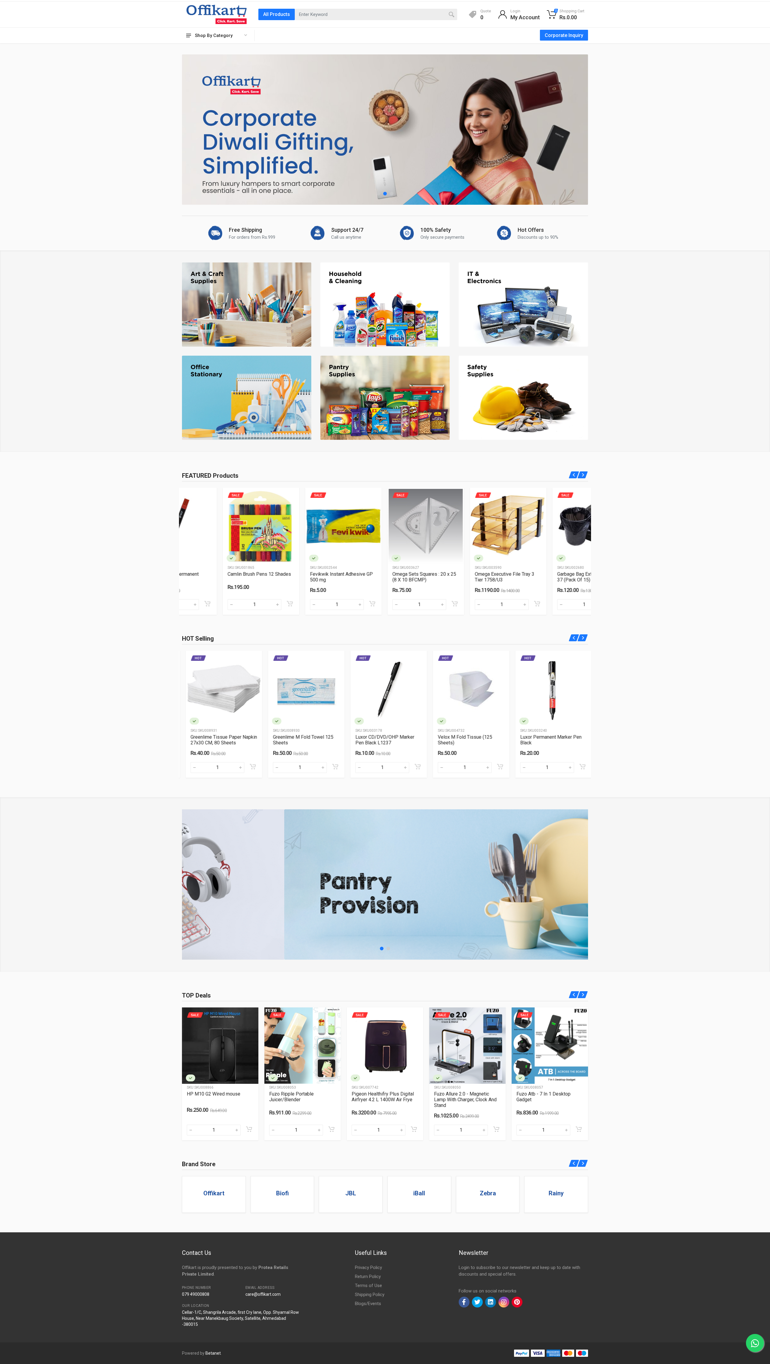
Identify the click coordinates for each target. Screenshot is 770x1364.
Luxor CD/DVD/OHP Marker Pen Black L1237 (298, 740)
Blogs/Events (368, 1303)
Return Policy (368, 1276)
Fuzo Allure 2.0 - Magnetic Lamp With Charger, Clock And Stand (383, 1099)
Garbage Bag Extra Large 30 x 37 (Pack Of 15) (547, 577)
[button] (378, 193)
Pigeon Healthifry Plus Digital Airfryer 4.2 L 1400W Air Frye (300, 1096)
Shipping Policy (369, 1294)
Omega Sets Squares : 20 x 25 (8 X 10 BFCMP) (383, 577)
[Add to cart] (249, 603)
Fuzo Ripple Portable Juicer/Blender (209, 1096)
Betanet (213, 1353)
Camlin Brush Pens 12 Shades (218, 574)
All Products (276, 14)
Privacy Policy (368, 1267)
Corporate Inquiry (564, 35)
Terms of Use (368, 1285)
